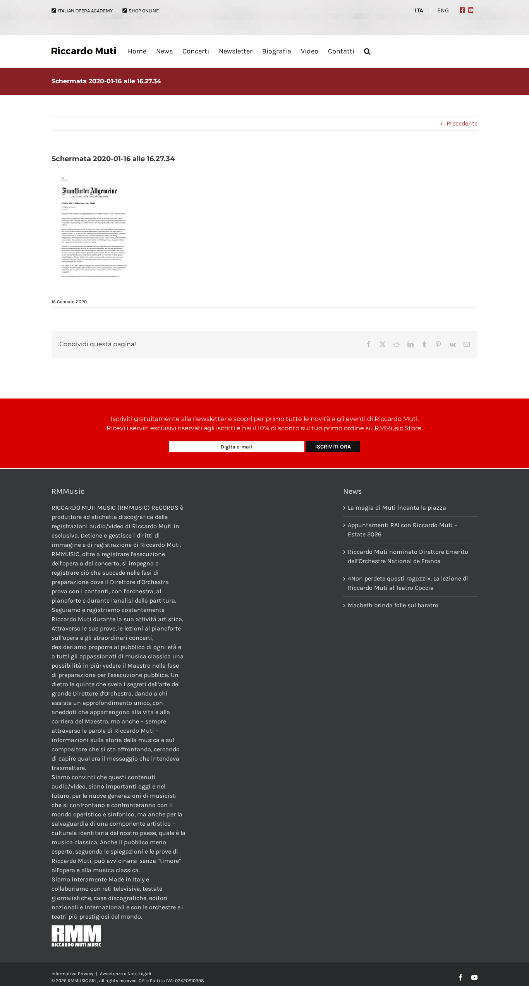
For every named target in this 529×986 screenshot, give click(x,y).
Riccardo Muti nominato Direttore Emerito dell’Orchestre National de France (408, 556)
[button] (367, 51)
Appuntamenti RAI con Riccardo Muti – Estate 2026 (402, 529)
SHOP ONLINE (144, 11)
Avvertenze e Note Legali (125, 973)
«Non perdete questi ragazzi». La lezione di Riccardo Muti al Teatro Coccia (408, 583)
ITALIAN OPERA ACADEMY (85, 11)
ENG (443, 10)
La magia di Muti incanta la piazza (397, 507)
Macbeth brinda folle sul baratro (393, 605)
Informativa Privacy (72, 973)
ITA (419, 10)
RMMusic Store (397, 428)
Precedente (462, 123)
